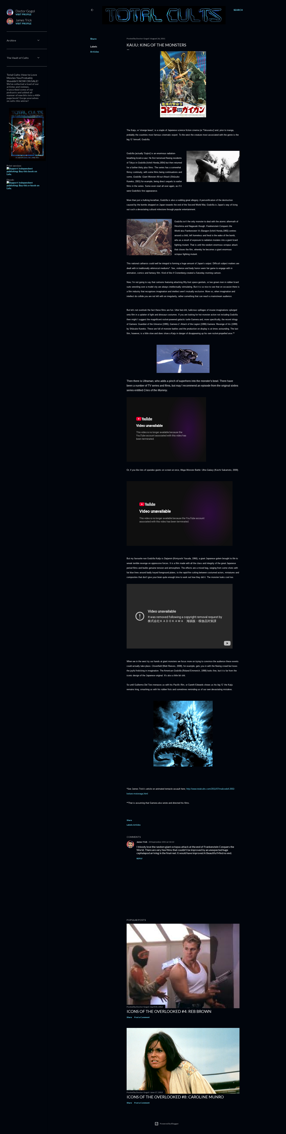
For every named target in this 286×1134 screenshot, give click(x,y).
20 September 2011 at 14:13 (161, 842)
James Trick (142, 842)
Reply (140, 858)
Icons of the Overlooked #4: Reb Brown (169, 1011)
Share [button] (93, 38)
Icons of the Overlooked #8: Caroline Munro (175, 1096)
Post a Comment (142, 1017)
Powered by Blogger (169, 1123)
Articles (94, 51)
